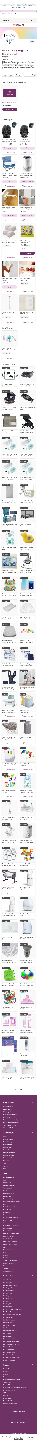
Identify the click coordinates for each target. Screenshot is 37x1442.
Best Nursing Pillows (9, 1325)
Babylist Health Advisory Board (11, 1379)
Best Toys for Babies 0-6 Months (12, 1341)
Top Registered (7, 1188)
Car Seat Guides (7, 1282)
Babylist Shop (7, 1147)
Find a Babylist (7, 1109)
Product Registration (9, 1390)
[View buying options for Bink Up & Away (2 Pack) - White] (10, 269)
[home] (18, 1100)
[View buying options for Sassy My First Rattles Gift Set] (10, 781)
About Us (5, 1136)
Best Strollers (7, 1333)
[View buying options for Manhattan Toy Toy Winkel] (10, 997)
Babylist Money (7, 1142)
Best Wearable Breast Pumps (11, 1357)
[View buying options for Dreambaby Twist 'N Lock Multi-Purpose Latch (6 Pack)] (27, 197)
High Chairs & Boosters (9, 1239)
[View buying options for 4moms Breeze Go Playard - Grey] (27, 514)
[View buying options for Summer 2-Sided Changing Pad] (10, 608)
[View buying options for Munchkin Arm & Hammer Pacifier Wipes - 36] (10, 1067)
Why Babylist (7, 1112)
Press (5, 1168)
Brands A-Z (6, 1191)
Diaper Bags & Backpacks (10, 1225)
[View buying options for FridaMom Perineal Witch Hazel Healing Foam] (27, 1021)
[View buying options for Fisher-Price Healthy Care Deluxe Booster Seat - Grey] (10, 701)
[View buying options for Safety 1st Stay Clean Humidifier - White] (27, 928)
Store (11, 75)
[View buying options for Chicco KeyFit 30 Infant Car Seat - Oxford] (10, 398)
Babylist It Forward (8, 1155)
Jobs (4, 1163)
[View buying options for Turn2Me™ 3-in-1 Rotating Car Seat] (27, 130)
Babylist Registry (8, 1139)
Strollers (5, 1266)
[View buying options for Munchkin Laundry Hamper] (27, 727)
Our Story (6, 1166)
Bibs (4, 1204)
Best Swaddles (7, 1336)
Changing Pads (7, 1220)
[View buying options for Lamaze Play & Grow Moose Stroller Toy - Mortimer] (27, 854)
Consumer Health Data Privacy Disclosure (14, 1387)
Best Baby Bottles (8, 1288)
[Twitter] (24, 1415)
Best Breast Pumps (8, 1312)
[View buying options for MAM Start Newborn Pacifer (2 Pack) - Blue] (27, 781)
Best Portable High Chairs (10, 1330)
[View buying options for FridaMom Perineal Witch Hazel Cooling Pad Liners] (10, 1021)
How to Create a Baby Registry (11, 1120)
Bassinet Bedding (8, 1199)
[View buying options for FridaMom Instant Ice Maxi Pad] (27, 997)
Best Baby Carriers (8, 1290)
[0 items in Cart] (34, 25)
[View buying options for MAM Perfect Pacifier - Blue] (10, 538)
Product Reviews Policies (10, 1403)
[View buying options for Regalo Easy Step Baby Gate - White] (27, 677)
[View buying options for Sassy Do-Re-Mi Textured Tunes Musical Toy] (27, 974)
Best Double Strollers (9, 1320)
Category (19, 75)
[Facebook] (16, 1415)
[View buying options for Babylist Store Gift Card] (10, 93)
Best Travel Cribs (8, 1346)
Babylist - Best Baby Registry (18, 25)
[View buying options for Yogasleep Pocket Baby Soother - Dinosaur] (10, 974)
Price (4, 75)
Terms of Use (7, 1382)
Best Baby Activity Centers (10, 1285)
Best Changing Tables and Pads (12, 1314)
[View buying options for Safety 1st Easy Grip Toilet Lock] (10, 303)
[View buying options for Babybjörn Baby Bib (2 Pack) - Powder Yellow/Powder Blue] (27, 701)
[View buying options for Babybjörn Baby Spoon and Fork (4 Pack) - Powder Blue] (10, 831)
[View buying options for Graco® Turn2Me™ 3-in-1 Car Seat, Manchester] (10, 130)
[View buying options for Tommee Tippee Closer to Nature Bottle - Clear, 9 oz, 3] (10, 854)
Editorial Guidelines (8, 1401)
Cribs (4, 1223)
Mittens (5, 1247)
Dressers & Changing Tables (11, 1233)
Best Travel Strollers (9, 1349)
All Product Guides (8, 1280)
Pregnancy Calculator (9, 1360)
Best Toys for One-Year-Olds (11, 1344)
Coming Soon (7, 1182)
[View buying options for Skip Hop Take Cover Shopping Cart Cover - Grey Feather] (10, 727)
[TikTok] (8, 1415)
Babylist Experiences (9, 1152)
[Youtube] (29, 1415)
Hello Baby (6, 1160)
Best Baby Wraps (8, 1304)
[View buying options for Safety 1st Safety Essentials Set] (27, 231)
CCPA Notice (6, 1393)
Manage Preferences (18, 11)
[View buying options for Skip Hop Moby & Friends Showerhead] (10, 339)
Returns (5, 1377)
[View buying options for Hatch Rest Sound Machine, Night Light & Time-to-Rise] (27, 584)
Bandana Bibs (7, 1196)
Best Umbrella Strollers (9, 1355)
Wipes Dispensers (8, 1271)
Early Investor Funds (9, 1158)
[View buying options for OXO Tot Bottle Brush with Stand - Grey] (10, 808)
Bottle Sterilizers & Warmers (11, 1207)
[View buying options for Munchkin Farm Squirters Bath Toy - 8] (27, 631)
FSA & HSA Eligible (8, 1193)
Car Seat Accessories (9, 1215)
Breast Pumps (7, 1209)
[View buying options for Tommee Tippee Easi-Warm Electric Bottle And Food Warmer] (27, 831)
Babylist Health (7, 1144)
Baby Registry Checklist (10, 1114)
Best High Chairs (8, 1322)
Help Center (6, 1369)
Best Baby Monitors (8, 1301)
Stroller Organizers (8, 1263)
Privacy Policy (22, 7)
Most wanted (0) (30, 75)
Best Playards (7, 1328)
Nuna (4, 1252)
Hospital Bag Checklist (9, 1117)
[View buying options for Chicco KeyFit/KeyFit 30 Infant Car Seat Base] (27, 375)
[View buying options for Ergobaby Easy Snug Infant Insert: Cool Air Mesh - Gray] (27, 951)
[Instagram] (12, 1415)
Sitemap (5, 1395)
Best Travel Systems (9, 1352)
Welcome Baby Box (8, 1128)
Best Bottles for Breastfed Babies (12, 1309)
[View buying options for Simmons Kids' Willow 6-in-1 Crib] (10, 421)
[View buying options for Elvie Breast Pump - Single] (27, 904)
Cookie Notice (7, 1398)
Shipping (5, 1374)
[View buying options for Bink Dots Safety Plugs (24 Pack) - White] (27, 303)
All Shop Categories (8, 1177)
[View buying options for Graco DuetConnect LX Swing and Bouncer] (27, 561)
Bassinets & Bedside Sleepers (11, 1201)
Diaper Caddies (7, 1228)
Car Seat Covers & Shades (10, 1217)
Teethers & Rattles (8, 1268)
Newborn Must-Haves (9, 1185)
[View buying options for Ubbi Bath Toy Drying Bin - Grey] (10, 754)
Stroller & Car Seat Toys (10, 1260)
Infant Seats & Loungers (10, 1241)
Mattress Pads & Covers (10, 1244)
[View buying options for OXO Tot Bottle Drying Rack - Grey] (27, 808)
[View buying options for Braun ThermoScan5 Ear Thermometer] (27, 1044)
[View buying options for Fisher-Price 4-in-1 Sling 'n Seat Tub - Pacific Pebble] (10, 444)
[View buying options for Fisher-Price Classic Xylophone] (27, 754)
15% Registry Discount (9, 1125)
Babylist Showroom (8, 1150)
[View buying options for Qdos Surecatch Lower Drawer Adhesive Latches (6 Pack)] (10, 197)
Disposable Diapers (8, 1231)
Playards (5, 1255)
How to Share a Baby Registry (11, 1122)
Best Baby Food (7, 1293)
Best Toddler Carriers (9, 1338)
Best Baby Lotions (8, 1298)
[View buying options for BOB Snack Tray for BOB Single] (27, 398)
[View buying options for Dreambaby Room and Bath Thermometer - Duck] (27, 538)
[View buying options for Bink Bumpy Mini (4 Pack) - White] (27, 269)
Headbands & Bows (8, 1236)
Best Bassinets (7, 1306)
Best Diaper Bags (8, 1317)
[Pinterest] (20, 1415)
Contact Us (6, 1371)
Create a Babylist (8, 1106)
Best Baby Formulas (9, 1296)
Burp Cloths (6, 1212)
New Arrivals (6, 1180)
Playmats (6, 1257)
